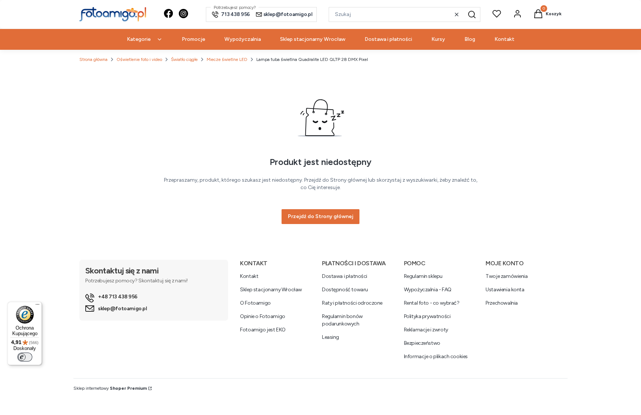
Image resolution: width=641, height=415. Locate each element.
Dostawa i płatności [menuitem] (388, 39)
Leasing (330, 337)
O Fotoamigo (255, 303)
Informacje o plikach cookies (436, 356)
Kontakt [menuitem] (504, 39)
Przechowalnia (502, 303)
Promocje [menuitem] (193, 39)
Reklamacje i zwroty (426, 330)
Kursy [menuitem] (438, 39)
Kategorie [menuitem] (139, 39)
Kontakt (249, 276)
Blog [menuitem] (469, 39)
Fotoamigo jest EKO (262, 330)
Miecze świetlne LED (227, 59)
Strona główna (93, 59)
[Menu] (37, 306)
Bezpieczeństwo (422, 343)
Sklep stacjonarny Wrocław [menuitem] (312, 39)
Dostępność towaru (345, 289)
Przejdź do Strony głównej (320, 216)
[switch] (24, 357)
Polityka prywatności (427, 316)
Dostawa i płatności (344, 276)
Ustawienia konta (505, 289)
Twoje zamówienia (506, 276)
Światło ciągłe (184, 59)
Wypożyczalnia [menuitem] (242, 39)
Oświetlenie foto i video (139, 59)
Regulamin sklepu (423, 276)
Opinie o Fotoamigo (262, 316)
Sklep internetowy (110, 388)
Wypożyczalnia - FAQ (427, 289)
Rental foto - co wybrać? (432, 303)
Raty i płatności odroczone (352, 303)
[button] (472, 14)
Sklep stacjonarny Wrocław (271, 289)
